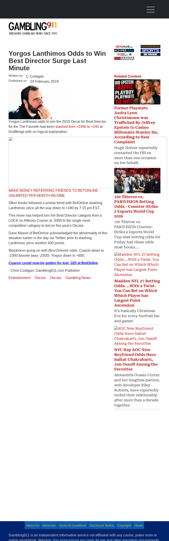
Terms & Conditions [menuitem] (72, 525)
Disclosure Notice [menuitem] (102, 525)
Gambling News (78, 278)
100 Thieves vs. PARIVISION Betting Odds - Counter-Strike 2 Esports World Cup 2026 (136, 206)
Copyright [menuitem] (124, 525)
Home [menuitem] (138, 525)
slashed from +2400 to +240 (77, 126)
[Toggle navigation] (150, 9)
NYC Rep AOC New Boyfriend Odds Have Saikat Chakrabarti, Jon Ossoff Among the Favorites (136, 359)
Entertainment (19, 278)
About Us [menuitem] (32, 525)
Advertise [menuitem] (49, 525)
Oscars (40, 278)
